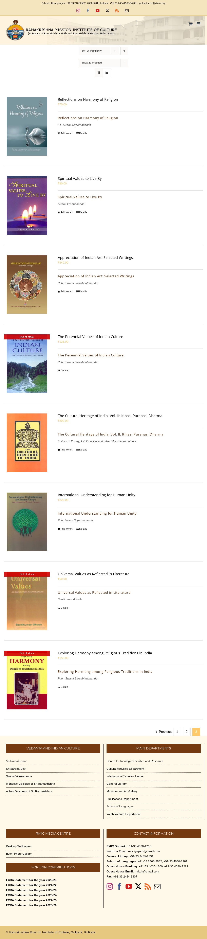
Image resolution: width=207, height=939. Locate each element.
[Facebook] (119, 886)
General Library (117, 783)
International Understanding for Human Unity (96, 494)
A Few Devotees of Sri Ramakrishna (29, 791)
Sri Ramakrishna (16, 761)
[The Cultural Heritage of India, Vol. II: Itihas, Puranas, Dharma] (27, 442)
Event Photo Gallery (19, 853)
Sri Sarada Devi (16, 768)
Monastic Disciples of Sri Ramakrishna (30, 783)
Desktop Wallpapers (19, 846)
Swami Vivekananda (19, 776)
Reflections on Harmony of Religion (88, 99)
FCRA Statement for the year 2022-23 (31, 890)
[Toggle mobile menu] (199, 24)
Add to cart (66, 133)
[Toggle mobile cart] (191, 24)
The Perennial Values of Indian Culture (90, 336)
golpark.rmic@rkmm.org (152, 3)
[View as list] (107, 73)
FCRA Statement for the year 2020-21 (31, 880)
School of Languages (120, 806)
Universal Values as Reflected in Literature (93, 573)
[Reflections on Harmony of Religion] (27, 126)
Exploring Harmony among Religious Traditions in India (105, 653)
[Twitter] (138, 886)
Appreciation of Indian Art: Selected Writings (95, 257)
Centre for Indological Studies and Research (135, 761)
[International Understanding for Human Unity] (27, 522)
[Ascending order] (124, 51)
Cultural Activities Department (125, 768)
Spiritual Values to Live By (80, 178)
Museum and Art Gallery (122, 791)
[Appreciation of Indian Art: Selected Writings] (27, 284)
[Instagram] (110, 886)
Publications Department (122, 798)
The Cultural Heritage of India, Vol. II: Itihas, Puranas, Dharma (110, 415)
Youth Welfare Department (123, 814)
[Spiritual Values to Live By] (27, 205)
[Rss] (148, 886)
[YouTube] (129, 886)
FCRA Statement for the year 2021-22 (31, 885)
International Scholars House (125, 776)
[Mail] (157, 886)
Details (83, 133)
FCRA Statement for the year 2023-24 (31, 895)
